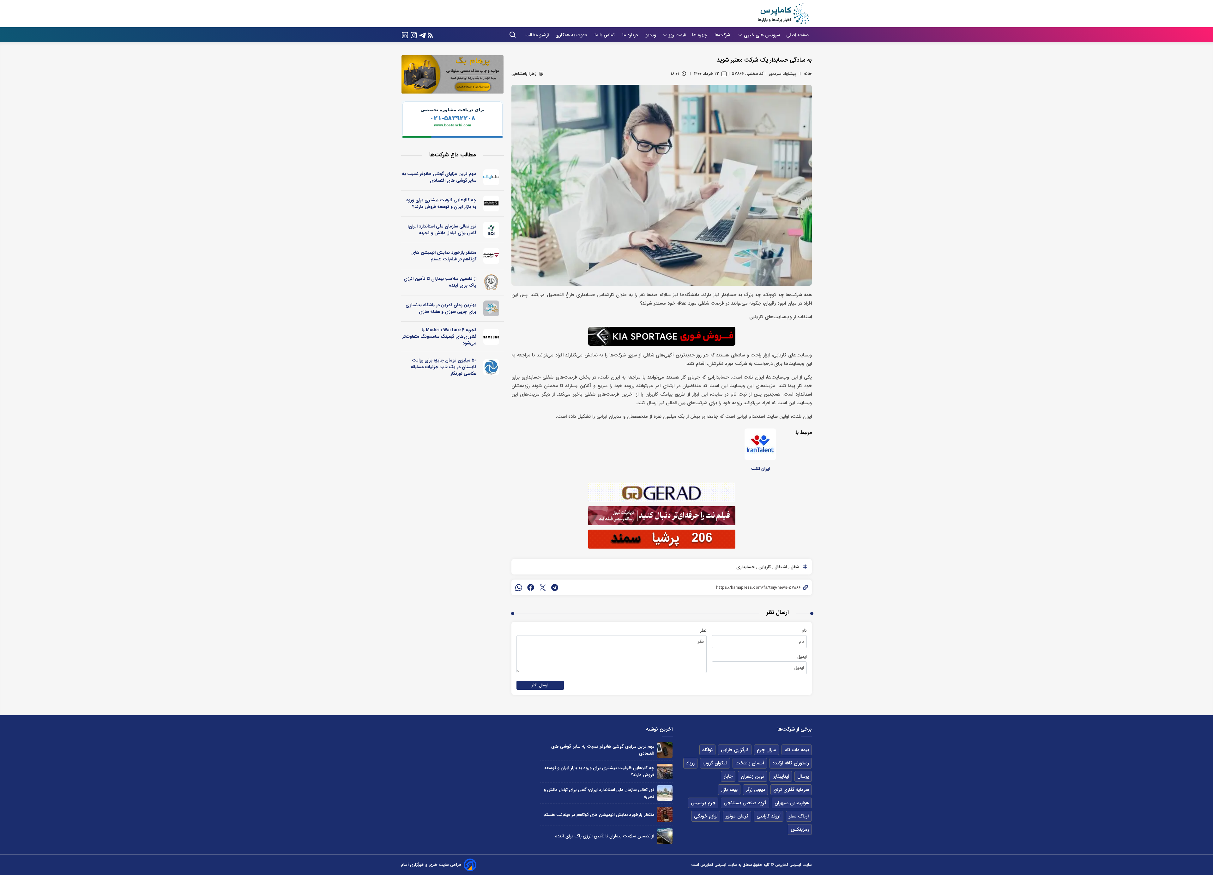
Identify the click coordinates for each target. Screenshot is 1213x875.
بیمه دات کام (796, 750)
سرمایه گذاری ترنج (791, 789)
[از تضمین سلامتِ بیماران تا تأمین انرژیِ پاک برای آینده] (665, 836)
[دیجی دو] (491, 177)
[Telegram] (422, 35)
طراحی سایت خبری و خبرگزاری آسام (431, 864)
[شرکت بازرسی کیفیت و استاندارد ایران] (491, 230)
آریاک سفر (799, 816)
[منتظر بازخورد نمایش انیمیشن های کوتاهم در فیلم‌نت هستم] (665, 814)
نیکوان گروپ (715, 763)
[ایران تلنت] (760, 444)
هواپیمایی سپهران (792, 803)
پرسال (803, 776)
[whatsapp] (518, 587)
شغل (794, 566)
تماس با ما (605, 35)
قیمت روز (677, 35)
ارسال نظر (540, 685)
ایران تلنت (760, 468)
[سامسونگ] (491, 337)
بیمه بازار (729, 789)
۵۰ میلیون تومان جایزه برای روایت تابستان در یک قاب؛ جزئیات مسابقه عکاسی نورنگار (443, 367)
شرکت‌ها (723, 35)
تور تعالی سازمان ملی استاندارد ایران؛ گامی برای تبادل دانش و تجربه (442, 229)
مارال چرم (766, 750)
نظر (703, 630)
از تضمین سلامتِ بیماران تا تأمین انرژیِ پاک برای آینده (440, 282)
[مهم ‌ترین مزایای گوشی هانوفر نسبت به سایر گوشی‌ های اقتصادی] (665, 750)
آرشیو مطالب (537, 35)
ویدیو (650, 35)
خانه (808, 73)
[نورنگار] (491, 367)
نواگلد (707, 750)
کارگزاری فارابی (735, 750)
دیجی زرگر (755, 789)
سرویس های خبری (762, 35)
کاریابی (764, 566)
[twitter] (542, 587)
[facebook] (530, 587)
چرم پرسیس (703, 803)
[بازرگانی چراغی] (491, 203)
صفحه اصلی (797, 35)
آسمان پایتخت (749, 763)
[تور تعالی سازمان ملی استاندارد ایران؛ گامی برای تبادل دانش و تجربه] (665, 793)
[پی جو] (491, 308)
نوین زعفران (752, 776)
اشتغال (780, 566)
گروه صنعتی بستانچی (745, 803)
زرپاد (690, 763)
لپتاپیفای (780, 776)
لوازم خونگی (705, 816)
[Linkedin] (405, 35)
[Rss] (430, 35)
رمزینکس (800, 829)
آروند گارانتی (769, 816)
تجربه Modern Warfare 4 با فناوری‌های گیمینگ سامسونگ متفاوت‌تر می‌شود (439, 336)
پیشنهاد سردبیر (782, 73)
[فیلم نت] (491, 256)
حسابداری (745, 566)
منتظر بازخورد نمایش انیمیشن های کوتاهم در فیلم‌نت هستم (443, 256)
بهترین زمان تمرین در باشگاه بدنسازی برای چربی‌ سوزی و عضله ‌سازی (441, 308)
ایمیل (802, 656)
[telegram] (554, 587)
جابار (728, 776)
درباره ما (630, 35)
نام (804, 630)
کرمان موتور (737, 816)
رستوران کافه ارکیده (790, 763)
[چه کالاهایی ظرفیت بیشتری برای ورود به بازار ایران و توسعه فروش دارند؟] (665, 771)
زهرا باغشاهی (523, 73)
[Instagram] (414, 35)
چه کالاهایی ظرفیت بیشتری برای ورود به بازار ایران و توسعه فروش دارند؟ (441, 203)
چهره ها (700, 35)
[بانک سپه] (491, 282)
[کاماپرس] (783, 13)
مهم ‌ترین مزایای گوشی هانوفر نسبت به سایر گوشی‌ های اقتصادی (439, 177)
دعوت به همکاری (571, 35)
